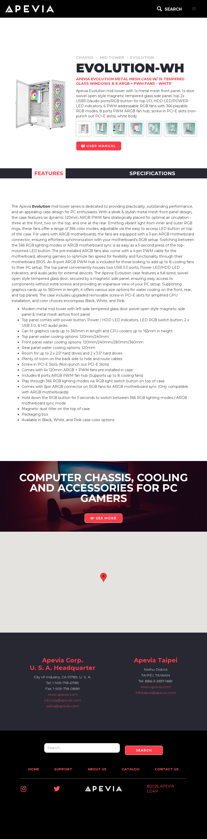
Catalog (131, 769)
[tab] (49, 173)
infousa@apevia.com (62, 700)
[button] (194, 8)
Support (63, 769)
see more (103, 518)
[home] (29, 8)
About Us (97, 769)
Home (33, 769)
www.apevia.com (62, 694)
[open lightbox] (83, 128)
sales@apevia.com (62, 706)
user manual (98, 146)
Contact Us (167, 769)
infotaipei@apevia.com (156, 692)
